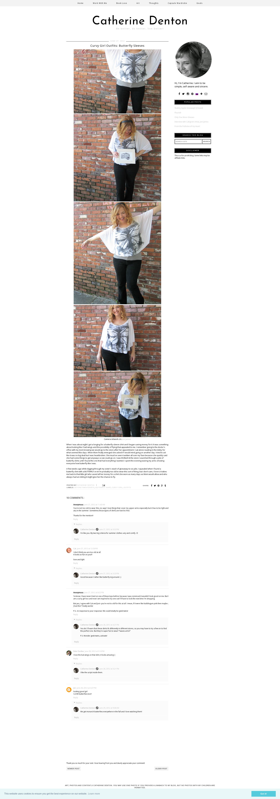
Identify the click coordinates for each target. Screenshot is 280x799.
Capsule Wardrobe (177, 3)
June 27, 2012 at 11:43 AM (94, 504)
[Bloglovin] (201, 94)
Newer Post (74, 768)
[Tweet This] (155, 486)
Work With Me (100, 3)
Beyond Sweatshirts (84, 487)
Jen (74, 688)
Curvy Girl (117, 487)
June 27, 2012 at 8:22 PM (94, 592)
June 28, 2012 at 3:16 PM (94, 651)
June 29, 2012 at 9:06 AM (109, 708)
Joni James (126, 439)
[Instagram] (187, 94)
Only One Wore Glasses (184, 117)
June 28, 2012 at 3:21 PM (109, 625)
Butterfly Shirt (103, 487)
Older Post (161, 768)
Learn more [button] (94, 793)
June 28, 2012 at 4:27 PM (86, 688)
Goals (200, 3)
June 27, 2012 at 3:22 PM (109, 529)
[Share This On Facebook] (152, 486)
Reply (75, 519)
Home (81, 3)
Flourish (178, 112)
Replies (79, 524)
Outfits (127, 487)
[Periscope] (197, 94)
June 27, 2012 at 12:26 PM (87, 548)
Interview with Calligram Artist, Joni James (191, 122)
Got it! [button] (263, 794)
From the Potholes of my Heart (187, 126)
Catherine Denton (140, 21)
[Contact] (206, 94)
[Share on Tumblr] (165, 486)
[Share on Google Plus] (162, 486)
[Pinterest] (192, 94)
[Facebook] (179, 94)
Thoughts (154, 3)
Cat (74, 548)
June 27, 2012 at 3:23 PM (109, 573)
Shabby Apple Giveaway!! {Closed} (189, 108)
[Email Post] (103, 485)
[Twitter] (183, 94)
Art (138, 3)
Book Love (121, 3)
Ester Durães (78, 651)
